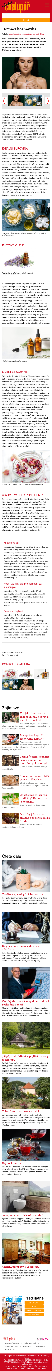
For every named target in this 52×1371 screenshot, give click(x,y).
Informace (10, 1350)
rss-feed (36, 34)
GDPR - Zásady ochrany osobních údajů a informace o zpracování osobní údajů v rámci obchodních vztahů (26, 1367)
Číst (34, 1307)
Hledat (26, 20)
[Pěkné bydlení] (8, 1339)
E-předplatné (11, 1347)
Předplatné (30, 1344)
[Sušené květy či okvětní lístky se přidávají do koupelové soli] (10, 674)
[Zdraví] (43, 1339)
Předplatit (34, 1303)
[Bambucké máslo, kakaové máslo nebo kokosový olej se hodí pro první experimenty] (33, 100)
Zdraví (42, 34)
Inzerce (27, 1347)
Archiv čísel (34, 1315)
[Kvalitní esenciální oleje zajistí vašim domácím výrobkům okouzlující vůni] (26, 74)
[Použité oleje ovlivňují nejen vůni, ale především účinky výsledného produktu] (26, 674)
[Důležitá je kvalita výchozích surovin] (42, 674)
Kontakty (40, 1347)
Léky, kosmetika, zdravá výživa (20, 34)
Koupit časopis (34, 1311)
